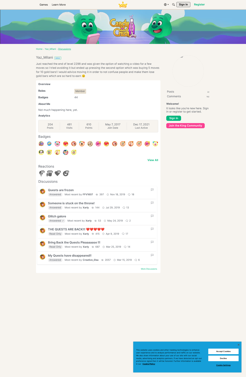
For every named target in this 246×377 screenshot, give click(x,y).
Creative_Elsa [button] (91, 259)
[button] (42, 191)
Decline (223, 358)
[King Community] (122, 5)
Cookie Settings (223, 365)
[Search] (173, 4)
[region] (187, 357)
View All (152, 160)
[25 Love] (65, 143)
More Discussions (149, 269)
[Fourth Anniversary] (57, 143)
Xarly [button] (86, 207)
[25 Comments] (73, 152)
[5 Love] (106, 143)
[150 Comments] (122, 143)
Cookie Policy (149, 364)
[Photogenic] (41, 152)
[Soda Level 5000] (41, 143)
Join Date (112, 127)
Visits (69, 127)
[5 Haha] (114, 143)
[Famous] (57, 152)
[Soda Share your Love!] (49, 143)
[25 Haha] (73, 143)
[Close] (238, 345)
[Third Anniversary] (82, 143)
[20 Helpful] (147, 143)
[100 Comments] (139, 143)
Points (88, 127)
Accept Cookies (223, 351)
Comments (188, 96)
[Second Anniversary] (155, 143)
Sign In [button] (173, 118)
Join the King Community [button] (185, 125)
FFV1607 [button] (88, 194)
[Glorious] (131, 143)
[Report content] (152, 189)
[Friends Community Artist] (65, 152)
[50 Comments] (49, 152)
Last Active (141, 127)
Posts (50, 127)
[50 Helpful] (98, 143)
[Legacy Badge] (90, 143)
